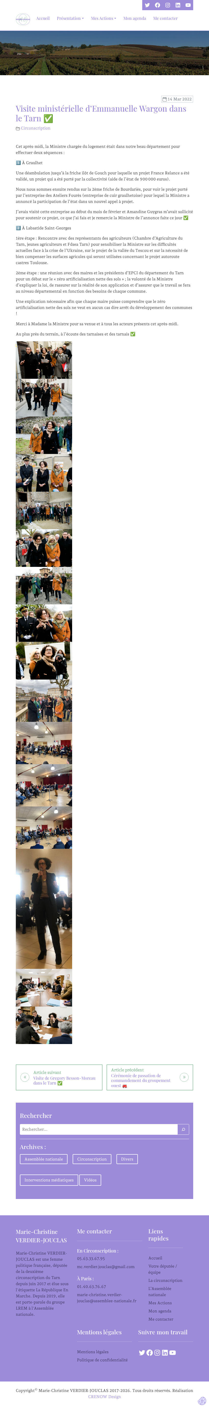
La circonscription (165, 1280)
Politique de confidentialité (102, 1360)
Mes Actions (160, 1302)
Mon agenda (134, 18)
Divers (127, 1159)
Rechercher (36, 1115)
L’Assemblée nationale (159, 1291)
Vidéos (90, 1180)
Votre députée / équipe (162, 1269)
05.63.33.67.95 (91, 1258)
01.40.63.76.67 (91, 1286)
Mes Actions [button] (102, 18)
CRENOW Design (104, 1396)
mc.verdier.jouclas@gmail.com (106, 1266)
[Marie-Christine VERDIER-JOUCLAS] (24, 19)
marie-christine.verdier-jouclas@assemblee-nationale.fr (106, 1297)
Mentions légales (93, 1351)
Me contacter (165, 18)
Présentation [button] (69, 18)
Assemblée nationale (43, 1159)
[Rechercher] (183, 1129)
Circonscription (35, 128)
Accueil (43, 18)
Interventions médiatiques (49, 1180)
